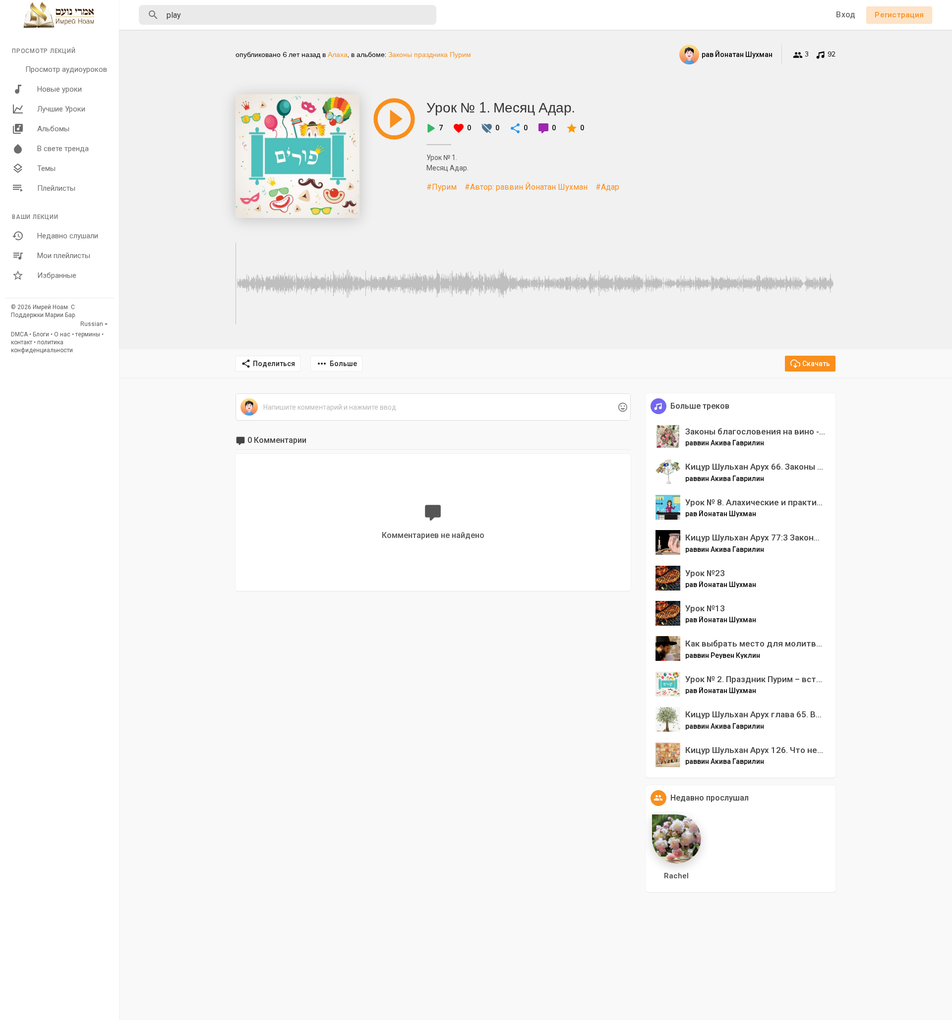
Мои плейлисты (63, 255)
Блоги (41, 334)
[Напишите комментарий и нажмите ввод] (433, 407)
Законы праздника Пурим (429, 54)
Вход (845, 14)
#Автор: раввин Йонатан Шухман (526, 187)
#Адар (607, 187)
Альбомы (53, 128)
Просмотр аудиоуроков (66, 69)
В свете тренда (63, 148)
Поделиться (274, 364)
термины (87, 334)
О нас (62, 334)
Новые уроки (59, 89)
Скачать (816, 364)
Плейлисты (56, 188)
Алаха (338, 54)
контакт (21, 342)
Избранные (56, 275)
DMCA (19, 334)
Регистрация (899, 14)
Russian (91, 324)
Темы (46, 168)
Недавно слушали (67, 235)
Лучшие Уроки (61, 109)
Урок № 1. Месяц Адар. (500, 107)
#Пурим (441, 187)
